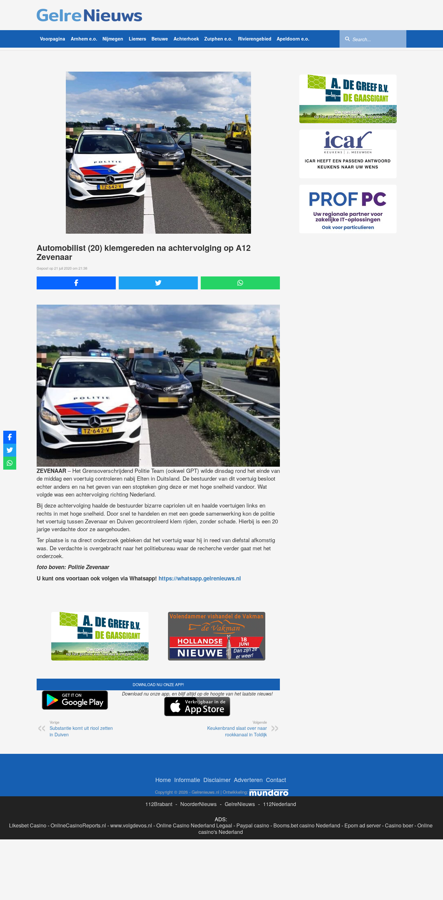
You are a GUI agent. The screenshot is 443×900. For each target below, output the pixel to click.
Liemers (137, 38)
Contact (276, 779)
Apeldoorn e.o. (293, 38)
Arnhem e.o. (84, 38)
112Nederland (279, 804)
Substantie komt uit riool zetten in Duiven (81, 728)
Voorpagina (52, 38)
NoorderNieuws (198, 804)
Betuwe (159, 38)
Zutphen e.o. (218, 38)
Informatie (187, 779)
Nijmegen (112, 38)
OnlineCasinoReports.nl (78, 825)
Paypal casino (252, 825)
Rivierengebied (254, 38)
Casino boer (399, 825)
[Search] (347, 38)
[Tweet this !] (158, 282)
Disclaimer (217, 779)
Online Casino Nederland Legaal (194, 825)
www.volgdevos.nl (131, 825)
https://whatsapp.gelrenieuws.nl (200, 578)
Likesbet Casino (27, 825)
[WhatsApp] (240, 282)
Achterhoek (186, 38)
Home (163, 779)
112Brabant (158, 804)
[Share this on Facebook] (76, 282)
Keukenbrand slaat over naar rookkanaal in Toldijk (237, 728)
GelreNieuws (240, 804)
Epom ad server (362, 825)
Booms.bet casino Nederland (306, 825)
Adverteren (248, 779)
